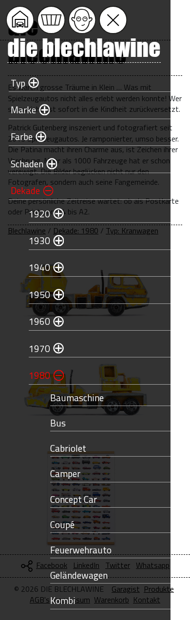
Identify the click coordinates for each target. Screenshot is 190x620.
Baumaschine (77, 397)
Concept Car (73, 499)
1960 (39, 321)
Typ (18, 83)
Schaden (27, 164)
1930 (39, 240)
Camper (65, 473)
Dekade (25, 190)
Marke (23, 110)
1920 (39, 214)
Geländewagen (79, 575)
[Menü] (113, 20)
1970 (39, 348)
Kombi (63, 600)
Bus (58, 423)
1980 (39, 375)
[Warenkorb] (51, 20)
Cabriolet (68, 448)
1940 (39, 267)
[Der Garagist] (82, 20)
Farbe (22, 136)
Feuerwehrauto (81, 550)
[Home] (20, 20)
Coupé (62, 524)
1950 (39, 294)
